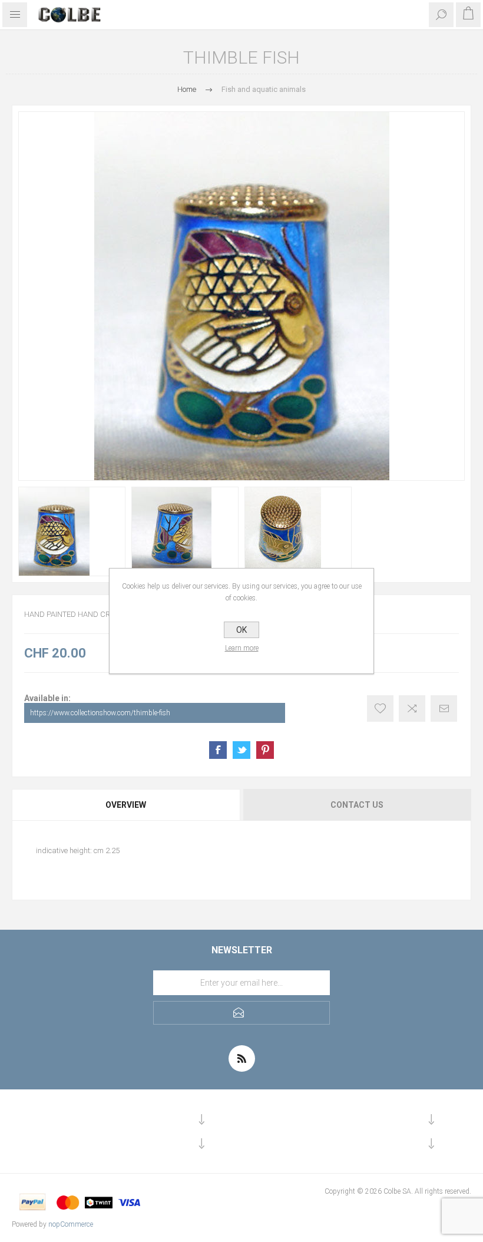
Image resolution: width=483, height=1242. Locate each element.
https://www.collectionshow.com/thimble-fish (100, 713)
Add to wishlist (380, 708)
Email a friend (444, 708)
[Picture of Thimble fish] (71, 531)
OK (241, 630)
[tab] (127, 805)
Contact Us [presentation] (356, 805)
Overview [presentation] (125, 805)
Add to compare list (412, 708)
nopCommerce (70, 1224)
